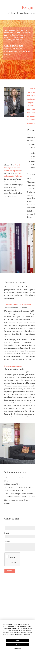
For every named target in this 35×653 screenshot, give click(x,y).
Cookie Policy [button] (16, 632)
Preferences (17, 648)
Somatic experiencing (13, 366)
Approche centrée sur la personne (17, 305)
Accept (17, 640)
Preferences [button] (27, 634)
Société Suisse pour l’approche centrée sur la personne (12, 168)
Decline (17, 644)
